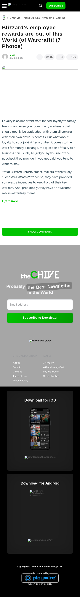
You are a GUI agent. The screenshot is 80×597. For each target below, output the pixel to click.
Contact (17, 371)
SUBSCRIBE (56, 5)
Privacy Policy (20, 380)
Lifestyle (14, 17)
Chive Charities (51, 376)
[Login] (71, 6)
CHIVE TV (48, 362)
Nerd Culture (32, 17)
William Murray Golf (53, 367)
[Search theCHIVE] (40, 5)
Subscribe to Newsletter (40, 317)
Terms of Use (20, 376)
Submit (17, 367)
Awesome (48, 17)
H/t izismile (10, 201)
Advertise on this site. (40, 584)
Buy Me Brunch (51, 371)
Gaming (60, 17)
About (16, 362)
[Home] (4, 18)
